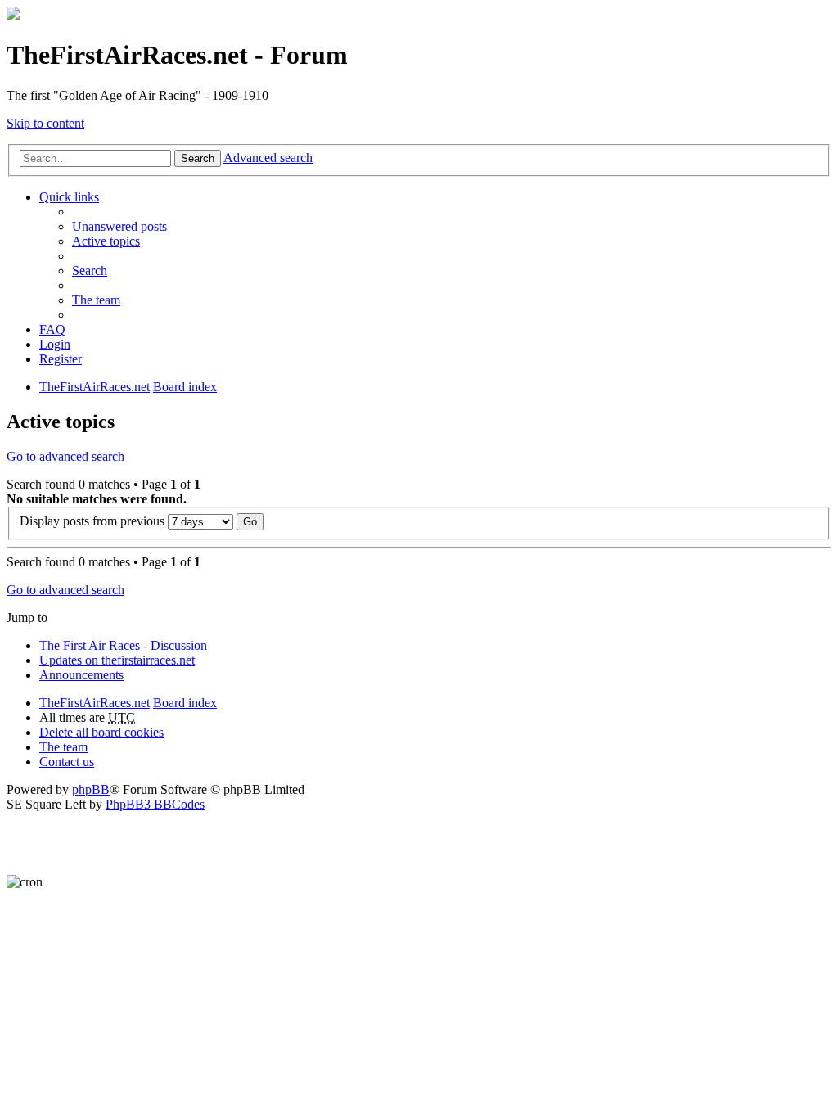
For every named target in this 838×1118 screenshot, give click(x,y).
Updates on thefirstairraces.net (117, 660)
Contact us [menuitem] (66, 762)
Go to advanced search (65, 456)
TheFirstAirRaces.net (94, 703)
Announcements (81, 675)
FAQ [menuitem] (52, 329)
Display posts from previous (94, 521)
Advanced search (268, 158)
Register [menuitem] (60, 359)
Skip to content (45, 123)
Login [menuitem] (54, 344)
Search (197, 158)
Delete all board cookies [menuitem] (101, 732)
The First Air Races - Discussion (123, 645)
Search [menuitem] (89, 270)
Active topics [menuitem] (106, 241)
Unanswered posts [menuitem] (119, 226)
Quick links (69, 197)
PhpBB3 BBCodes (155, 804)
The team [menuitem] (96, 300)
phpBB (91, 789)
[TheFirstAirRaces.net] (13, 15)
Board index (185, 703)
